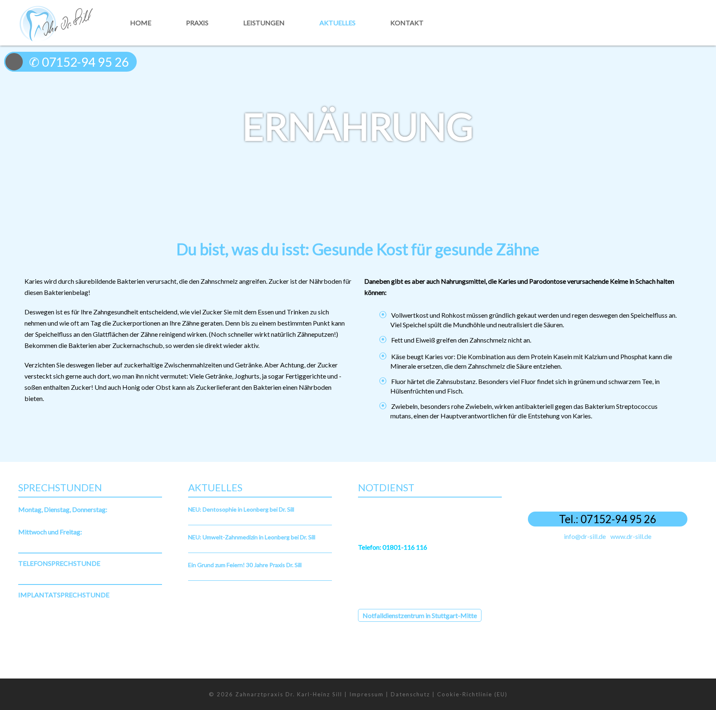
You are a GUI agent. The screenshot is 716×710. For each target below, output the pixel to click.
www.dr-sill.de (630, 536)
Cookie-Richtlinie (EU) (472, 694)
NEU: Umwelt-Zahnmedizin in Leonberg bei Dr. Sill (251, 537)
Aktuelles (337, 23)
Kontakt (406, 23)
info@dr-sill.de (585, 536)
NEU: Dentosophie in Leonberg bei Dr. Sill (241, 509)
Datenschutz (410, 694)
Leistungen (264, 23)
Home (140, 23)
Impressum (366, 694)
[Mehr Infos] (663, 45)
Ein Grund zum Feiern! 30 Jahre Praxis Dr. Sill (245, 564)
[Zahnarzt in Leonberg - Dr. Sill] (55, 23)
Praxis (197, 23)
